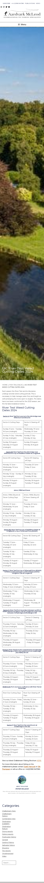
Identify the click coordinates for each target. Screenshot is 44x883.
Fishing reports (7, 834)
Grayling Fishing (8, 842)
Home (4, 385)
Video (38, 3)
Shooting (5, 848)
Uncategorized (7, 853)
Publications (30, 3)
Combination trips (8, 819)
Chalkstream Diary (9, 811)
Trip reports (6, 851)
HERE (39, 761)
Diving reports (7, 831)
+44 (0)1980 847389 (17, 3)
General (5, 840)
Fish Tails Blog (16, 385)
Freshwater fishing (9, 837)
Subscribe (6, 3)
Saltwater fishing (8, 845)
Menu (23, 24)
